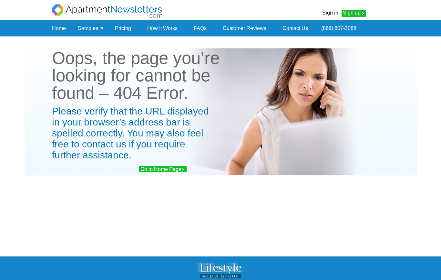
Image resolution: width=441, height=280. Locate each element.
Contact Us (295, 28)
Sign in (330, 12)
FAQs (200, 28)
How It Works (162, 28)
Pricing (123, 28)
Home (59, 28)
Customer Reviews (244, 28)
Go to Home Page (160, 169)
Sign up (352, 12)
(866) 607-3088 (338, 28)
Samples (88, 28)
